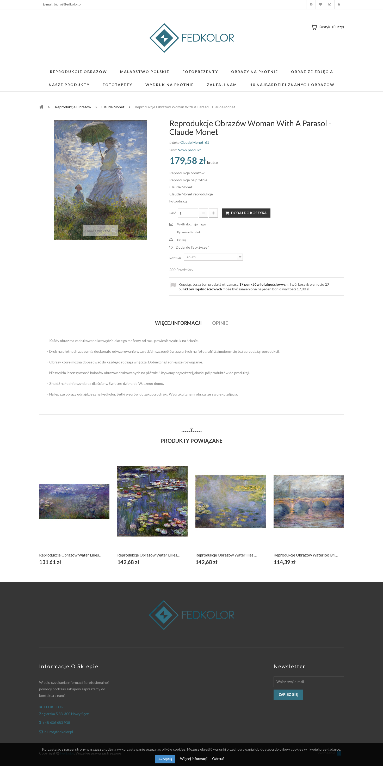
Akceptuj (165, 759)
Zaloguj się (339, 4)
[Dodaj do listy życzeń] (74, 507)
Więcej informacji (194, 758)
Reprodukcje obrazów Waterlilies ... (226, 555)
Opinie (220, 323)
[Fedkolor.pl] (191, 38)
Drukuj (182, 240)
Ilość (172, 213)
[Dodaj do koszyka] (62, 507)
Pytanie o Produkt (189, 232)
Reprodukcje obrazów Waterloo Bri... (306, 555)
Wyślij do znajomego (191, 224)
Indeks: (174, 142)
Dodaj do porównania (86, 507)
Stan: (173, 150)
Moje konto (311, 4)
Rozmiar (175, 258)
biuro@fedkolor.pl (68, 4)
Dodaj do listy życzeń (192, 247)
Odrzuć (218, 758)
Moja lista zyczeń (320, 4)
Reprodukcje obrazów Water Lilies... (70, 555)
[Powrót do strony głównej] (41, 106)
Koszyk (329, 4)
